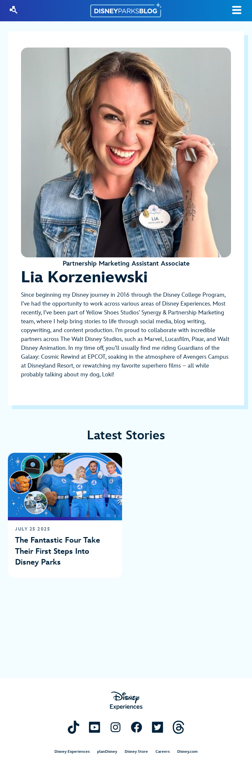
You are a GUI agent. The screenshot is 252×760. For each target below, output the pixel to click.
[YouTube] (94, 727)
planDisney (107, 751)
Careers (163, 751)
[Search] (13, 10)
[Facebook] (136, 727)
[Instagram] (115, 727)
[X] (157, 727)
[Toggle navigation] (236, 10)
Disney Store (136, 751)
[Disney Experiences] (126, 701)
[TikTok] (73, 727)
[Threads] (178, 727)
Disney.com (187, 751)
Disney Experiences (72, 751)
